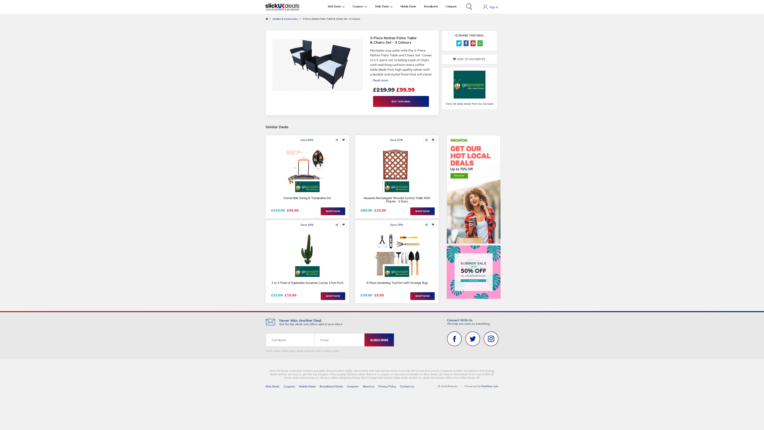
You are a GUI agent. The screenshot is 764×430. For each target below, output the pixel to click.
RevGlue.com (489, 386)
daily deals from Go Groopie (475, 104)
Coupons (289, 386)
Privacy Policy (387, 386)
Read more (380, 80)
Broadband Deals (331, 386)
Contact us (407, 386)
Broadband (431, 6)
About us (368, 386)
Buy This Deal (401, 101)
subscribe (379, 340)
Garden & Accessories (285, 18)
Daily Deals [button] (382, 6)
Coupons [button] (358, 6)
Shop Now (333, 211)
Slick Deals (273, 386)
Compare (451, 6)
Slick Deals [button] (334, 6)
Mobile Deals (408, 6)
